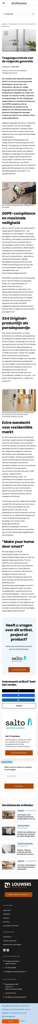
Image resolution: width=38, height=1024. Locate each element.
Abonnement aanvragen (12, 944)
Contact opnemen (10, 941)
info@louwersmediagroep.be (16, 997)
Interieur (6, 67)
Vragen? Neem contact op (17, 894)
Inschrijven (19, 786)
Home (4, 24)
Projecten (6, 914)
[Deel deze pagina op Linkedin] (18, 700)
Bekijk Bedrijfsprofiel (19, 753)
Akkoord (10, 1021)
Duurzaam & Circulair (10, 926)
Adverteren (7, 937)
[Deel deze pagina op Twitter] (18, 690)
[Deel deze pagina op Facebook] (18, 695)
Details (22, 1021)
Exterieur (6, 922)
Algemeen (7, 910)
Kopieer (19, 706)
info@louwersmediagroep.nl (15, 972)
